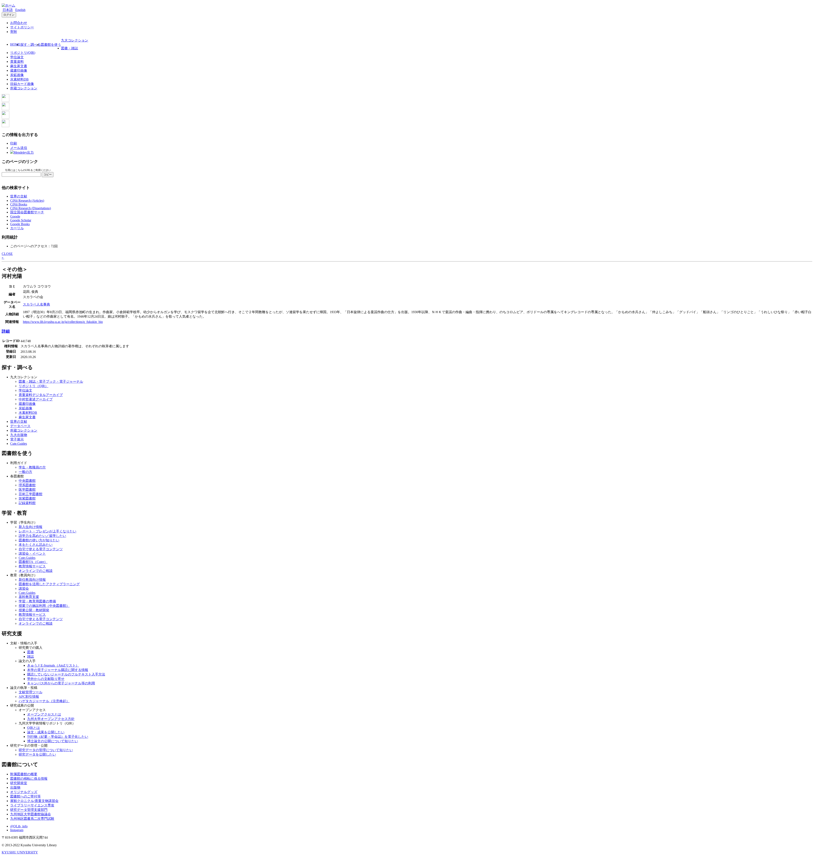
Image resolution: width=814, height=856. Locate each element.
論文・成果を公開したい (45, 732)
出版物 (15, 787)
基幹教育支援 (29, 597)
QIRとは (33, 728)
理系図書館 (27, 485)
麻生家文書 (18, 66)
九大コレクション (74, 40)
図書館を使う (51, 44)
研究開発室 (18, 783)
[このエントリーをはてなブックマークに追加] (5, 117)
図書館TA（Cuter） (33, 562)
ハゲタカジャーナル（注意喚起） (44, 701)
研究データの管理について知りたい (46, 750)
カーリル (17, 228)
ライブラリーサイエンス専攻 (32, 805)
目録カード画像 (22, 84)
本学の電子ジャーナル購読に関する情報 (57, 670)
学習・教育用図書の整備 (37, 601)
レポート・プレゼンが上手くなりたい (47, 531)
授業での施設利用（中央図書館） (44, 605)
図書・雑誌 (69, 48)
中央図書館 (27, 480)
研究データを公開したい (37, 754)
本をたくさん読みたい (36, 544)
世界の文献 (18, 196)
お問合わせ (18, 23)
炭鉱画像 (17, 75)
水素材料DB (19, 79)
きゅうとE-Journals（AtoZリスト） (53, 665)
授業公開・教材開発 (34, 610)
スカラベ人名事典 (36, 304)
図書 (30, 652)
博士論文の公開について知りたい (52, 741)
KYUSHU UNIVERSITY (20, 852)
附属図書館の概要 (23, 774)
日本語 (8, 10)
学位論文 (17, 57)
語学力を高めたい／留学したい (42, 536)
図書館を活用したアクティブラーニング (49, 584)
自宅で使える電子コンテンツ (41, 549)
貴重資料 (17, 61)
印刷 (13, 143)
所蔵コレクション (23, 88)
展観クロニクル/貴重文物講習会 (34, 801)
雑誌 (30, 656)
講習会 (24, 588)
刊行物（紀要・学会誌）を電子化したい (57, 736)
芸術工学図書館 (30, 494)
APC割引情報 (29, 696)
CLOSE (7, 254)
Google (15, 216)
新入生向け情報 (30, 527)
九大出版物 (18, 435)
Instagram (16, 830)
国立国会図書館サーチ (27, 212)
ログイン (8, 14)
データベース (20, 426)
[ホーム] (8, 5)
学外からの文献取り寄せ (45, 679)
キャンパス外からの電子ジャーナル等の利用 (61, 683)
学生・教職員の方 (32, 467)
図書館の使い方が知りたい (39, 540)
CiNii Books (18, 204)
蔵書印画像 (18, 70)
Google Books (20, 224)
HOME (15, 44)
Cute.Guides (18, 443)
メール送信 (18, 148)
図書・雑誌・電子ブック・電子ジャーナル (51, 381)
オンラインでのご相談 (36, 571)
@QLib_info (19, 826)
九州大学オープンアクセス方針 (51, 719)
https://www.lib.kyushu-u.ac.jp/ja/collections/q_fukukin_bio (63, 322)
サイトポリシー (22, 27)
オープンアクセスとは (44, 714)
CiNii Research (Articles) (27, 200)
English (20, 10)
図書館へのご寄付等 (25, 796)
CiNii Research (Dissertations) (30, 208)
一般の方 (25, 472)
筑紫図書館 (27, 498)
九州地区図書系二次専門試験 (32, 818)
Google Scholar (20, 220)
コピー (47, 174)
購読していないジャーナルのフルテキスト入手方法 (66, 674)
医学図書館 (27, 489)
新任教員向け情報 (32, 579)
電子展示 (17, 439)
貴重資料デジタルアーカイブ (41, 395)
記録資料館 (27, 503)
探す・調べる (30, 44)
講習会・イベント (32, 553)
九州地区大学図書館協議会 (30, 814)
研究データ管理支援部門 (28, 810)
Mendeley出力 (24, 152)
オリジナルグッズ (23, 792)
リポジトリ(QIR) (22, 52)
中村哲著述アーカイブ (36, 399)
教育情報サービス (32, 566)
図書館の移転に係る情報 (28, 778)
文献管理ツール (30, 692)
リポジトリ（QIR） (33, 386)
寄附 (13, 31)
